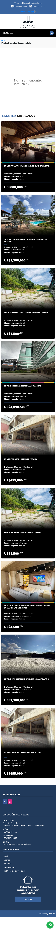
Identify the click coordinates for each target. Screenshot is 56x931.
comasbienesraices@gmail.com (17, 844)
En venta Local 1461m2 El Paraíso (21, 459)
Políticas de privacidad (14, 871)
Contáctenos (9, 867)
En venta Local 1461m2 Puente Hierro (22, 752)
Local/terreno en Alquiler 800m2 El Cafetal (26, 313)
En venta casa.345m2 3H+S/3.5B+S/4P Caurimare (27, 166)
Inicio (3, 40)
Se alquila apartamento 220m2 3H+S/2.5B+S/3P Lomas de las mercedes (27, 607)
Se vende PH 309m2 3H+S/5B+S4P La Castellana (26, 679)
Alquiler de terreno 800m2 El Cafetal (22, 532)
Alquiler (7, 863)
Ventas (7, 860)
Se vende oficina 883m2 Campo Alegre (22, 386)
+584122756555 (20, 6)
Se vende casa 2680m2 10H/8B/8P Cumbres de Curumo (25, 240)
